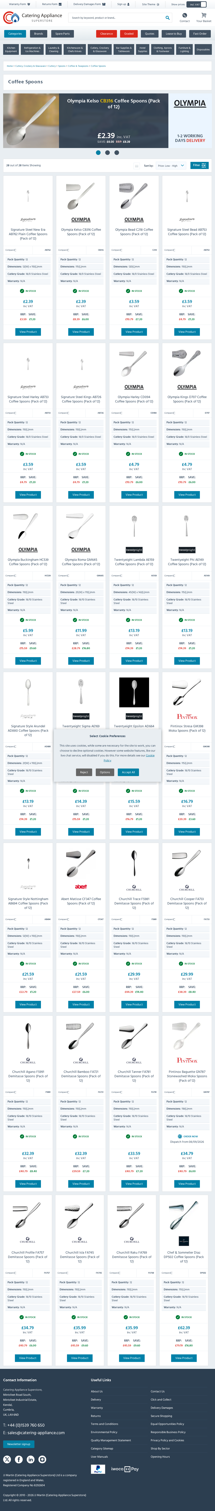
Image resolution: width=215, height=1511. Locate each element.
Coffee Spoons (98, 66)
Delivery (96, 1399)
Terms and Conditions (104, 1424)
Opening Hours (160, 1456)
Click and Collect (161, 1399)
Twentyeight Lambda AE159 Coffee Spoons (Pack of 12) (134, 561)
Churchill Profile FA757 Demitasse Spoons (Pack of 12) (27, 1257)
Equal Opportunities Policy (167, 1424)
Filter (197, 165)
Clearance (106, 33)
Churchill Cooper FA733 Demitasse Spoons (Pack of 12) (187, 903)
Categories (15, 33)
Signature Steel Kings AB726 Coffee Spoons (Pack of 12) (81, 399)
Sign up (122, 4)
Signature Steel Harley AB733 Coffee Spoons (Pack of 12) (28, 399)
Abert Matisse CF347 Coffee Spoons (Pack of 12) (81, 901)
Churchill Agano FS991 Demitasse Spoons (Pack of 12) (28, 1076)
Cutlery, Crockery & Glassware (30, 66)
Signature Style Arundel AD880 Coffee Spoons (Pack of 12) (28, 730)
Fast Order (200, 33)
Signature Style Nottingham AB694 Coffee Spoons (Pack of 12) (28, 903)
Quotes (149, 33)
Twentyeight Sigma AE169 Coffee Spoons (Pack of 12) (81, 728)
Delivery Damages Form (87, 4)
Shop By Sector (160, 1448)
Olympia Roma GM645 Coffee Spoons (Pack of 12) (81, 561)
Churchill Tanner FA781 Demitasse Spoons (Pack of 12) (134, 1076)
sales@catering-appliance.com (36, 1432)
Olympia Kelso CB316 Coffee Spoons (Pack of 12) (98, 152)
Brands (38, 33)
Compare (9, 250)
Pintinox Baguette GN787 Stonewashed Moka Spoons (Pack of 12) (187, 1076)
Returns (96, 1416)
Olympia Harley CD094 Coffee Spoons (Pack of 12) (116, 152)
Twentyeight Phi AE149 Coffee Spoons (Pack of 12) (187, 561)
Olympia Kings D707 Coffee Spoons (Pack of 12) (186, 399)
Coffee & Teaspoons (78, 66)
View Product (28, 331)
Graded (129, 33)
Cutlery (52, 66)
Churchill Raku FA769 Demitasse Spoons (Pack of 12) (131, 1257)
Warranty (97, 1407)
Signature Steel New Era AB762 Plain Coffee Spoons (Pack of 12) (107, 152)
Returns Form (50, 4)
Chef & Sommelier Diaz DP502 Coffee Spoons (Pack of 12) (184, 1257)
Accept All (128, 772)
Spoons (62, 66)
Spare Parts (62, 33)
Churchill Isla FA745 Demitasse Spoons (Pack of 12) (79, 1257)
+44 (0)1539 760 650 (26, 1425)
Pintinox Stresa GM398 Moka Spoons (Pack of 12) (186, 728)
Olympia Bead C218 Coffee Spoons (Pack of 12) (134, 231)
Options (105, 772)
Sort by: (149, 165)
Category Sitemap (102, 1448)
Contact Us (158, 1391)
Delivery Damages (162, 1407)
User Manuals (99, 1456)
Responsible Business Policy (168, 1432)
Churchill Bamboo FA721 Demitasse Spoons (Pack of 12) (81, 1076)
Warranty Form (18, 4)
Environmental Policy (104, 1432)
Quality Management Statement (111, 1440)
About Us (97, 1391)
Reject (84, 772)
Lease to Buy (174, 33)
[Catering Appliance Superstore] (32, 17)
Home (10, 66)
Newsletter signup (18, 1444)
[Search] (167, 17)
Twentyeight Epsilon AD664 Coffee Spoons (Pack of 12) (134, 728)
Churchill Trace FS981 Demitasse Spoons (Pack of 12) (134, 903)
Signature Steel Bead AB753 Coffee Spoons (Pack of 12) (187, 231)
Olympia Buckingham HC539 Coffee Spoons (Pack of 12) (28, 561)
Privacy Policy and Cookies (167, 1440)
